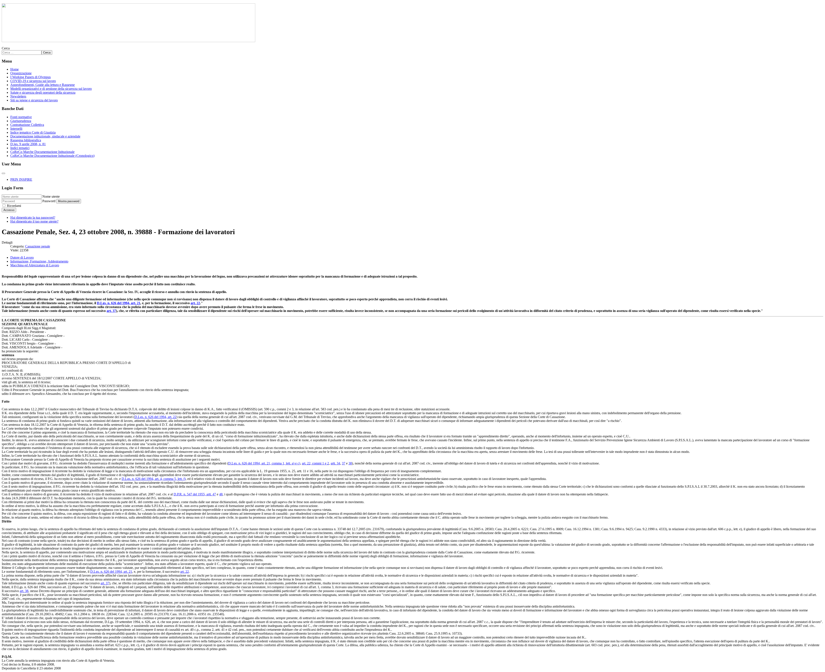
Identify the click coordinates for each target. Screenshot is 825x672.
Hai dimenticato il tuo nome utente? (34, 221)
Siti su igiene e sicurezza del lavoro (34, 100)
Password (48, 201)
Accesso (8, 210)
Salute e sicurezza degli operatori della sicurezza (42, 92)
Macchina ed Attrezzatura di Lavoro (34, 265)
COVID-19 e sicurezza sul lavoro (33, 81)
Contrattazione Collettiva (27, 125)
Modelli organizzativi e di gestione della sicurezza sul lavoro (51, 88)
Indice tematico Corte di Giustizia (33, 132)
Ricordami (14, 206)
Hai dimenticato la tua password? (32, 217)
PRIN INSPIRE (21, 179)
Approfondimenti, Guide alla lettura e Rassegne (42, 85)
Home (14, 69)
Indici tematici (19, 148)
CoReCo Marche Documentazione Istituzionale (42, 152)
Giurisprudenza (20, 121)
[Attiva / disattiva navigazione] (3, 173)
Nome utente (51, 196)
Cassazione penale (37, 246)
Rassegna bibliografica (25, 140)
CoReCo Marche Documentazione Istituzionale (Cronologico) (52, 155)
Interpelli (16, 128)
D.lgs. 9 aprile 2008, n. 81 (28, 144)
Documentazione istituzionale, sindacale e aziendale (45, 136)
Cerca (6, 48)
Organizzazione (21, 73)
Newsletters (18, 96)
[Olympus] (128, 41)
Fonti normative (21, 117)
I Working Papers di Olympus (30, 77)
